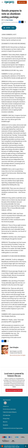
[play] (2, 446)
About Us (5, 421)
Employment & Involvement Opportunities (13, 428)
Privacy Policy (6, 418)
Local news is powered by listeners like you (14, 374)
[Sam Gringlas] (4, 349)
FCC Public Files (6, 415)
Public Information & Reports (10, 412)
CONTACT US (5, 406)
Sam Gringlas (9, 20)
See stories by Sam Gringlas (17, 355)
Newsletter (5, 425)
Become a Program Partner (14, 390)
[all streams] (26, 446)
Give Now (22, 2)
